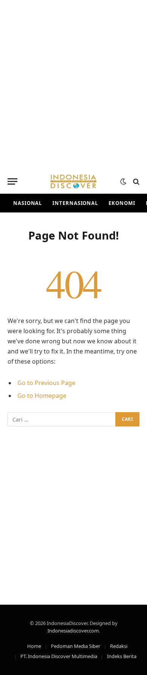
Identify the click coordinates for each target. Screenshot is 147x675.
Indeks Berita (121, 656)
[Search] (135, 181)
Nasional (27, 203)
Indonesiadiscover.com (73, 630)
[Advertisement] (73, 84)
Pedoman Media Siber (75, 646)
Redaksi (118, 646)
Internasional (75, 203)
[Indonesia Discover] (73, 181)
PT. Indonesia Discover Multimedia (58, 656)
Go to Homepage (41, 395)
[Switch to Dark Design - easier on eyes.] (123, 181)
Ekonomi (122, 203)
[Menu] (12, 181)
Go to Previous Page (46, 383)
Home (34, 646)
